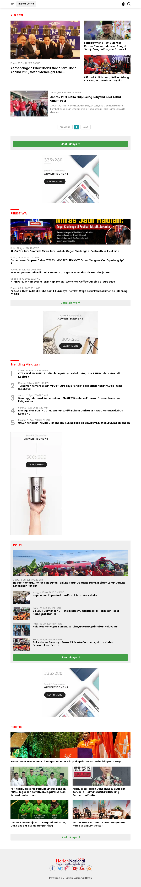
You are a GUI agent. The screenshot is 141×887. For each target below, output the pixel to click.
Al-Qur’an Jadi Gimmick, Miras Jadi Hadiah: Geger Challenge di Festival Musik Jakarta (64, 251)
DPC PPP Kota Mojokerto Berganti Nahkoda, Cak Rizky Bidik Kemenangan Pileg (38, 824)
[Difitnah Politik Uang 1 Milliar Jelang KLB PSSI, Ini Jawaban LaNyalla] (107, 64)
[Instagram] (67, 868)
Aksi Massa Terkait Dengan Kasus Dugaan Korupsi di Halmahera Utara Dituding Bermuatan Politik (99, 792)
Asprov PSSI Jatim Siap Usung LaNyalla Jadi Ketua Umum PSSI (85, 99)
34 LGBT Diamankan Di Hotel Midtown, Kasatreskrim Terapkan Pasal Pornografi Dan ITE (76, 612)
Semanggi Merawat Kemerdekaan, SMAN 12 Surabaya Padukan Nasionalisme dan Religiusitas (69, 400)
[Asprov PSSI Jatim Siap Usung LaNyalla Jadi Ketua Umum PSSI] (29, 103)
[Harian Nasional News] (70, 861)
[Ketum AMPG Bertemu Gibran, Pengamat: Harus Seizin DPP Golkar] (102, 809)
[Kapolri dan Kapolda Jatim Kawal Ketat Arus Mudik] (21, 597)
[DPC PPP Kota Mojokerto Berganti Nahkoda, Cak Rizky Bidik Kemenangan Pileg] (39, 809)
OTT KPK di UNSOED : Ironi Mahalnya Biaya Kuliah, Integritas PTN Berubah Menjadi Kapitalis (69, 375)
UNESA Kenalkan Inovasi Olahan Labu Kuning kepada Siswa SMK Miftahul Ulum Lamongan (74, 422)
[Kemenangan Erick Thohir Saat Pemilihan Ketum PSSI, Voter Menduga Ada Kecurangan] (45, 40)
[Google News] (82, 868)
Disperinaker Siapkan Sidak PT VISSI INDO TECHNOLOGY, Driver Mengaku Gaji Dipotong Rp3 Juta (67, 262)
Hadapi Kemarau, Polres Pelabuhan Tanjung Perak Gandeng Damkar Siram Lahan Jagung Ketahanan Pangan (69, 584)
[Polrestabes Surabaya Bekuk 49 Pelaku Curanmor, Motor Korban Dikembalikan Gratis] (21, 644)
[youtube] (75, 868)
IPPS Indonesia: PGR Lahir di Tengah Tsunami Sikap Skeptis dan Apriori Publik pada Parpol (66, 761)
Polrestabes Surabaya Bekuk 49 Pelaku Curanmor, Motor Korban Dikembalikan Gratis (73, 644)
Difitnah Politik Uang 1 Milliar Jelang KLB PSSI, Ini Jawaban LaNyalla (106, 79)
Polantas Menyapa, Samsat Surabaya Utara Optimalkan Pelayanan (75, 626)
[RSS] (89, 868)
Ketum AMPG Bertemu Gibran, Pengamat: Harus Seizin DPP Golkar (99, 824)
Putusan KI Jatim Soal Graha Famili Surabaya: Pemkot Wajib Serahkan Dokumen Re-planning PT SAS (69, 292)
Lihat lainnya (69, 144)
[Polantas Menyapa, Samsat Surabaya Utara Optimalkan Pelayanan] (21, 629)
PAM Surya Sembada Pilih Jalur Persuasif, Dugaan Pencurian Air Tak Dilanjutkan (60, 272)
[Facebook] (52, 868)
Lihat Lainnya (69, 302)
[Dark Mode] (123, 4)
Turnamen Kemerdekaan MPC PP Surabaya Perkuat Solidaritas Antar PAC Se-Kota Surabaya (70, 387)
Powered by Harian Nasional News (70, 878)
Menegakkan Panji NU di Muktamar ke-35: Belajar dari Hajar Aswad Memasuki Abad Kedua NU (70, 412)
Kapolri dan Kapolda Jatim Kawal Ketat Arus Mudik (65, 595)
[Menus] (12, 4)
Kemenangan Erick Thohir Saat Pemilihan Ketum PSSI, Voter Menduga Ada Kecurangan (43, 72)
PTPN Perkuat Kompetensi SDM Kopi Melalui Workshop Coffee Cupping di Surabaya (62, 281)
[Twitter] (60, 868)
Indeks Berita (26, 3)
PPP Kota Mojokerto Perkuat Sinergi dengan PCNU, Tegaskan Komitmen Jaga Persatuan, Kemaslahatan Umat (38, 792)
